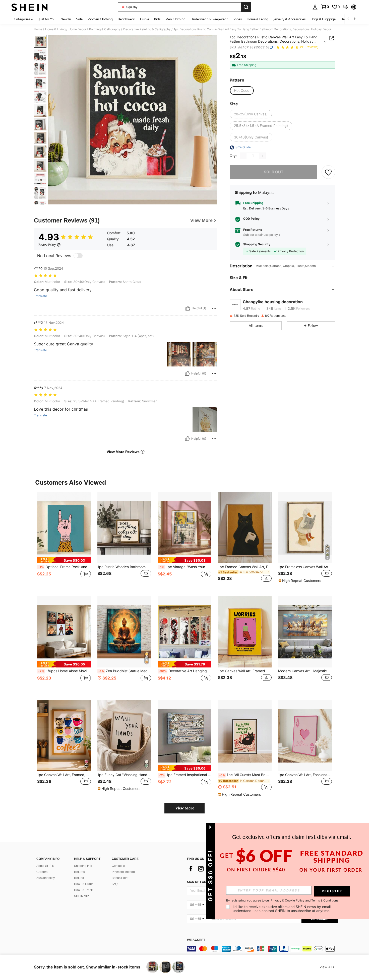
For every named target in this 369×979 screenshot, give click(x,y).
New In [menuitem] (65, 19)
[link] (325, 7)
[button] (345, 7)
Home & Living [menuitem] (257, 19)
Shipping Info (83, 866)
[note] (64, 560)
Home (38, 29)
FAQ (114, 884)
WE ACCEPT (196, 940)
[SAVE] (328, 172)
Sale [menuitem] (79, 19)
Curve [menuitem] (144, 19)
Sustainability (45, 878)
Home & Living (55, 29)
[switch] (78, 255)
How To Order (83, 884)
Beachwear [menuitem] (126, 19)
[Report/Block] (214, 308)
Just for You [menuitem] (47, 19)
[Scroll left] (348, 19)
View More (184, 808)
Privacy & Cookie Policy (287, 900)
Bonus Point (120, 878)
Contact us (119, 866)
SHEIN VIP (81, 896)
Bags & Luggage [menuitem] (323, 19)
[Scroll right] (354, 19)
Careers (41, 872)
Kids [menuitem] (157, 19)
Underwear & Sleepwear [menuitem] (209, 19)
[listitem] (64, 540)
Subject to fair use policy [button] (260, 235)
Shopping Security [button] (256, 244)
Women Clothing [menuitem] (100, 19)
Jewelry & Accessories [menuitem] (289, 19)
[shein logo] (29, 7)
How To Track (83, 890)
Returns (79, 872)
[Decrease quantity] (243, 156)
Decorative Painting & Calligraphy (147, 29)
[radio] (242, 90)
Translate (40, 296)
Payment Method (123, 872)
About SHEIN (45, 866)
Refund (79, 878)
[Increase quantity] (262, 156)
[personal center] (315, 7)
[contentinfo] (262, 949)
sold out (273, 172)
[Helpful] (188, 308)
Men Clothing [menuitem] (175, 19)
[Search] (246, 7)
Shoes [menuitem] (237, 19)
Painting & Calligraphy (104, 29)
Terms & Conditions (324, 900)
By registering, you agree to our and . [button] (282, 900)
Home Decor (77, 29)
